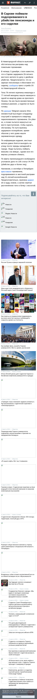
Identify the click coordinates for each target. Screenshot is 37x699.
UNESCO (28, 8)
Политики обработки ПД (9, 693)
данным (7, 111)
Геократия (5, 8)
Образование (16, 8)
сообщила (13, 85)
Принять (18, 697)
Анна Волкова (6, 28)
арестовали (6, 171)
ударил (31, 180)
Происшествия (21, 30)
